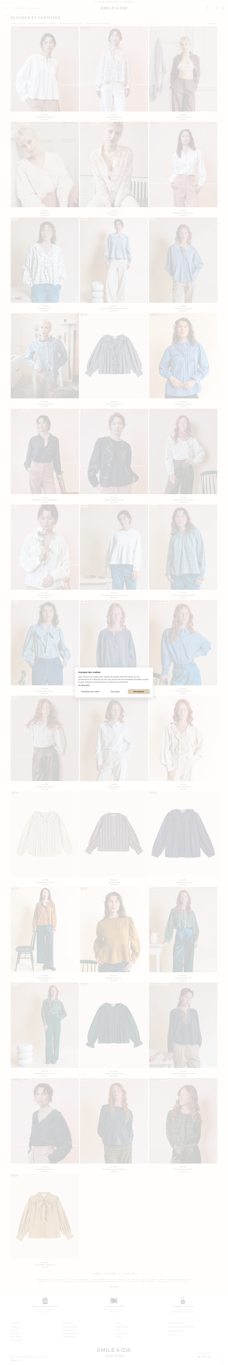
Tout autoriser (138, 691)
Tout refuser (115, 691)
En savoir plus (84, 685)
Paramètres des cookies (90, 691)
